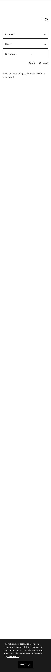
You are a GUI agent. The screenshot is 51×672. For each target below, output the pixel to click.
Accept (23, 664)
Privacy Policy (13, 656)
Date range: (10, 54)
